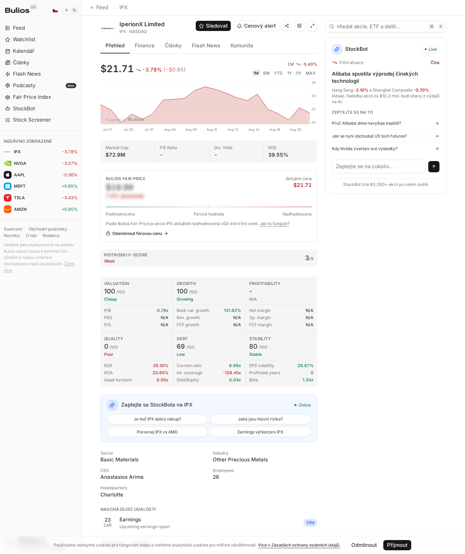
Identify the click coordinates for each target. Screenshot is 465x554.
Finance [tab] (145, 45)
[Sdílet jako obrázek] (299, 26)
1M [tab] (256, 73)
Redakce (51, 235)
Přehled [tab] (115, 45)
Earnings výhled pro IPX (260, 431)
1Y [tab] (289, 73)
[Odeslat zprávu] (434, 167)
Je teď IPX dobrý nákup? (157, 419)
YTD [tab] (278, 73)
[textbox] (379, 166)
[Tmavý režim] (70, 10)
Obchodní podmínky (48, 229)
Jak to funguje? (274, 223)
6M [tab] (266, 73)
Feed (102, 7)
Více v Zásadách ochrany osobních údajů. (299, 545)
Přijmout (397, 545)
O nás (31, 235)
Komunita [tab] (241, 45)
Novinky (12, 235)
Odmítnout (364, 545)
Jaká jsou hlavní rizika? (260, 419)
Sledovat (217, 25)
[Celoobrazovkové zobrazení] (312, 26)
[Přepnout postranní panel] (81, 277)
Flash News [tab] (206, 45)
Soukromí (13, 229)
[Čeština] (55, 10)
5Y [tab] (298, 73)
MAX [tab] (311, 73)
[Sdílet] (287, 26)
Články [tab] (173, 45)
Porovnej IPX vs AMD (157, 431)
